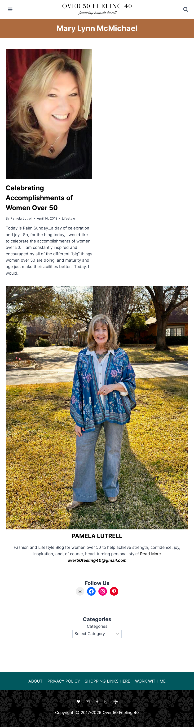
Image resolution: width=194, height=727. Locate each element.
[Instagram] (106, 701)
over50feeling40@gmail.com (97, 560)
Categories (97, 626)
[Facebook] (97, 701)
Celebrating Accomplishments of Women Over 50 (39, 198)
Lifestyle (68, 218)
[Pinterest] (115, 701)
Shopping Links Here (107, 681)
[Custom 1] (79, 701)
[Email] (88, 701)
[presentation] (49, 114)
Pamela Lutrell (21, 218)
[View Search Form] (182, 9)
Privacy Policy (64, 681)
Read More (150, 553)
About (35, 681)
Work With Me (150, 681)
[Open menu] (10, 9)
